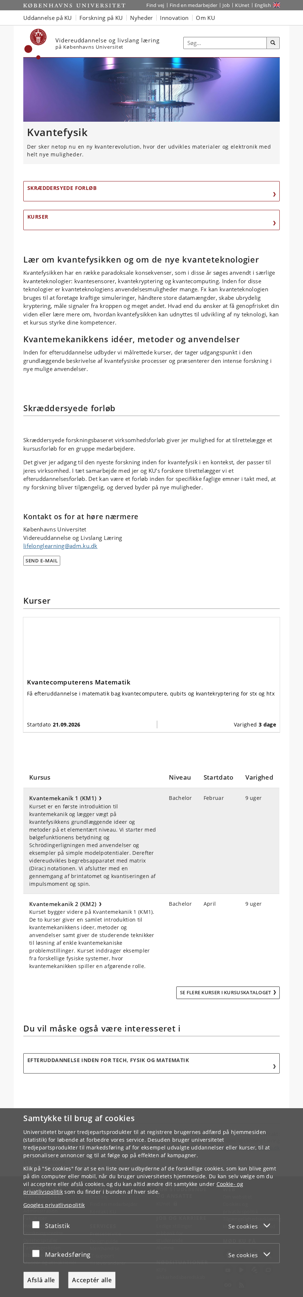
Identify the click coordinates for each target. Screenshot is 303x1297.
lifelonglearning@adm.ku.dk (60, 545)
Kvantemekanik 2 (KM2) (62, 904)
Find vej (155, 5)
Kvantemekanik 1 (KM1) (62, 798)
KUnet (242, 5)
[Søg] (273, 43)
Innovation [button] (174, 17)
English (263, 5)
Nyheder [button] (141, 17)
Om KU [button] (205, 17)
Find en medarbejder (194, 5)
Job (226, 5)
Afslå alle (41, 1280)
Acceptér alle (92, 1280)
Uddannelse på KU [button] (47, 17)
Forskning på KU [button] (101, 17)
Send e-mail (41, 560)
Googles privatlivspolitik (54, 1204)
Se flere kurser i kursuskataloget (225, 992)
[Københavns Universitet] (35, 44)
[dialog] (151, 1202)
